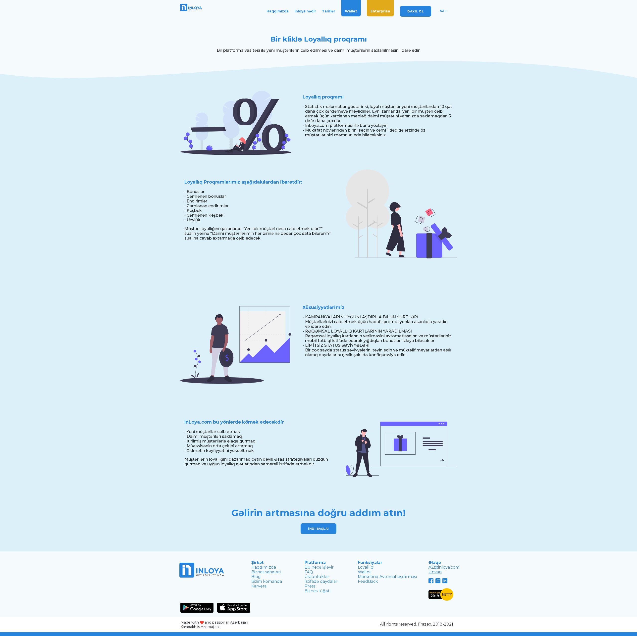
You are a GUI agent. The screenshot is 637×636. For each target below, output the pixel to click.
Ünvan (435, 572)
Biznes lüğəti (317, 590)
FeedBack (368, 581)
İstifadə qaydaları (322, 581)
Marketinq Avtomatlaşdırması (387, 576)
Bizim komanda (266, 581)
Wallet (351, 11)
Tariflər (328, 11)
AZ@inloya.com (443, 567)
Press (310, 586)
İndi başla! (318, 529)
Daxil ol (415, 11)
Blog (256, 576)
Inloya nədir (305, 11)
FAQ (309, 572)
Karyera (258, 586)
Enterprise (380, 11)
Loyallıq (365, 567)
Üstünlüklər (317, 576)
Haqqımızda (277, 11)
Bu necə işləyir (319, 567)
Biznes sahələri (266, 572)
